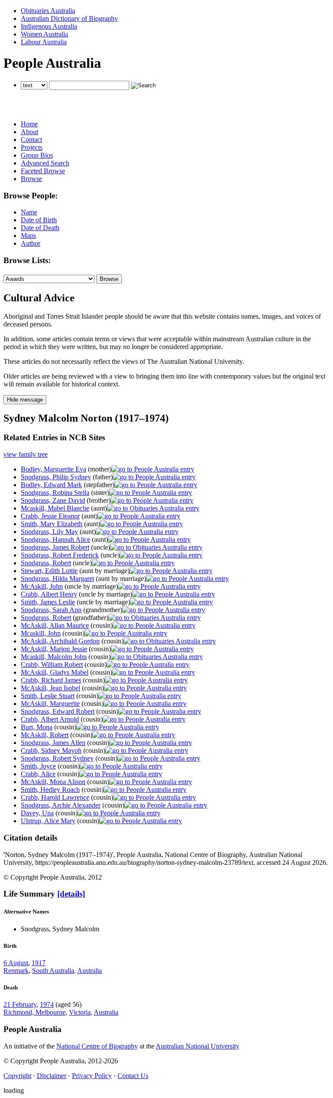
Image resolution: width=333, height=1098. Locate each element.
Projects (31, 147)
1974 (47, 1004)
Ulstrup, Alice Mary (48, 820)
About (29, 131)
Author (30, 243)
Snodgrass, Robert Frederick (60, 555)
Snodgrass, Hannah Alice (55, 539)
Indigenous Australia (49, 26)
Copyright (17, 1075)
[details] (71, 893)
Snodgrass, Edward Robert (58, 711)
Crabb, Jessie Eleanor (50, 516)
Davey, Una (37, 813)
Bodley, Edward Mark (51, 484)
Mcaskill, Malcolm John (54, 656)
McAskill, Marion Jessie (54, 649)
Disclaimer (51, 1075)
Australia (89, 970)
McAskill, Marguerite (50, 703)
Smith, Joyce (38, 766)
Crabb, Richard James (51, 680)
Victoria (80, 1012)
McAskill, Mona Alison (53, 781)
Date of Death (40, 227)
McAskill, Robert (45, 735)
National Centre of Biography (97, 1046)
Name (29, 212)
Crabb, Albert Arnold (50, 719)
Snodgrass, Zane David (53, 500)
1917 (39, 962)
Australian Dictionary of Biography (69, 18)
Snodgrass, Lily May (49, 531)
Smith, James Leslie (48, 602)
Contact (31, 139)
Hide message (25, 399)
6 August (15, 962)
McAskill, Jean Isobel (50, 688)
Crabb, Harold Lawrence (55, 797)
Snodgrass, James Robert (55, 547)
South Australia (53, 970)
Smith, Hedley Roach (50, 789)
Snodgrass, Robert (46, 563)
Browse (31, 178)
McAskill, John (42, 586)
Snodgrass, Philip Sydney (56, 477)
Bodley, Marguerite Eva (53, 469)
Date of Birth (39, 220)
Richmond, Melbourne (34, 1012)
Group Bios (37, 155)
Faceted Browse (43, 171)
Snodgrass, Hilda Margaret (57, 578)
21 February (19, 1004)
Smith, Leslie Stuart (48, 695)
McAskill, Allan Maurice (55, 625)
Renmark (16, 970)
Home (29, 124)
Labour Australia (44, 42)
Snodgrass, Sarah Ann (51, 609)
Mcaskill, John (41, 633)
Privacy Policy (92, 1075)
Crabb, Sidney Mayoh (51, 750)
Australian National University (197, 1046)
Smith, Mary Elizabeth (51, 524)
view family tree (25, 454)
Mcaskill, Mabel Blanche (55, 508)
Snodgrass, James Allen (53, 742)
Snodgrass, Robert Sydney (57, 758)
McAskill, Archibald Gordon (60, 641)
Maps (28, 235)
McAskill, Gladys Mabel (54, 672)
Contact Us (133, 1075)
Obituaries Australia (48, 10)
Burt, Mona (36, 727)
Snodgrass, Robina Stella (55, 492)
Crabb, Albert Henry (49, 594)
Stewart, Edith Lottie (49, 570)
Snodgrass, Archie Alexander (61, 805)
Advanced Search (45, 163)
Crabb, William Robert (52, 664)
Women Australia (44, 34)
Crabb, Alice (38, 774)
